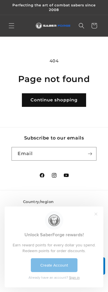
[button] (11, 25)
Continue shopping (54, 100)
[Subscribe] (90, 154)
